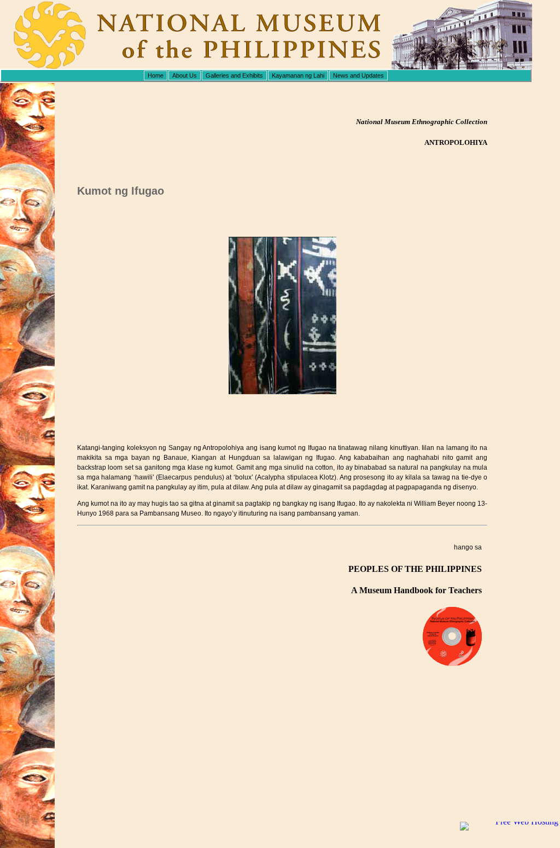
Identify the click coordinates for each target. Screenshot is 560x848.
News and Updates (358, 75)
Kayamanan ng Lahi (298, 75)
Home (156, 75)
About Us (184, 75)
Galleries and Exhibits (234, 75)
